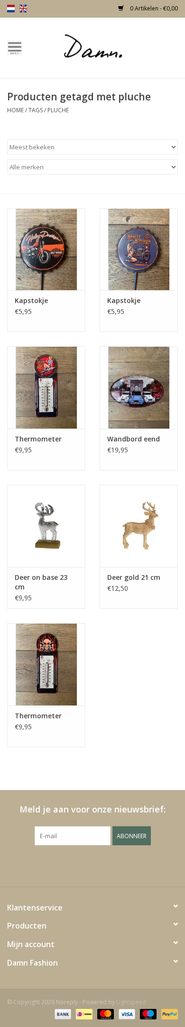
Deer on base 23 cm (41, 582)
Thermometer (38, 438)
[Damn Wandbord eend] (139, 387)
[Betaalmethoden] (62, 1014)
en (23, 8)
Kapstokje (31, 300)
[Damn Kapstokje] (46, 249)
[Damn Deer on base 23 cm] (46, 526)
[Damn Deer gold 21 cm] (139, 526)
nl (11, 8)
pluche (58, 110)
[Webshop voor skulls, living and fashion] (107, 46)
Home (15, 110)
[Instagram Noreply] (118, 864)
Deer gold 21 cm (133, 577)
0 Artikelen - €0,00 (153, 8)
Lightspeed (131, 1002)
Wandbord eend (133, 438)
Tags (35, 110)
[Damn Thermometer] (46, 387)
